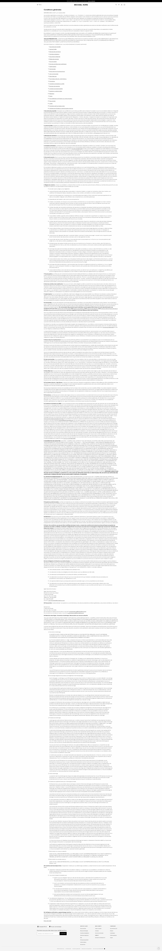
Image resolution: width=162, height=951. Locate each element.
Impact (111, 937)
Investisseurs (112, 933)
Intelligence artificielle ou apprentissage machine (61, 108)
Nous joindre (52, 101)
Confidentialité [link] (68, 948)
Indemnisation (52, 66)
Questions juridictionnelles (55, 91)
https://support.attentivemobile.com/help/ (54, 418)
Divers (50, 96)
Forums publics (53, 61)
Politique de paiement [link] (84, 939)
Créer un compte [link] (98, 928)
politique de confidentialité (63, 308)
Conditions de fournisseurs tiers (57, 106)
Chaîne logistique (113, 935)
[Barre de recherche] (116, 4)
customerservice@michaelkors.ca (76, 613)
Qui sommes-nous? (113, 928)
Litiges (50, 103)
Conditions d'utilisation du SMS (56, 83)
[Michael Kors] (81, 4)
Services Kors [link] (82, 944)
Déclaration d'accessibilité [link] (86, 948)
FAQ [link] (81, 937)
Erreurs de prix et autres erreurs (57, 71)
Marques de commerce (55, 51)
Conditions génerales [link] (76, 948)
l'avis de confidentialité (77, 148)
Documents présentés (54, 56)
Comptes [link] (97, 930)
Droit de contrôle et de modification (58, 64)
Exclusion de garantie (54, 86)
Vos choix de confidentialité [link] (98, 948)
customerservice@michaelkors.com (77, 611)
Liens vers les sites (53, 73)
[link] (97, 935)
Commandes (52, 69)
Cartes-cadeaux (83, 942)
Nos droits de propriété (54, 46)
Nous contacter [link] (83, 928)
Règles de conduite (54, 59)
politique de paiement (92, 308)
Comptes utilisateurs (54, 54)
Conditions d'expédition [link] (84, 933)
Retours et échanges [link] (84, 930)
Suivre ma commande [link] (99, 933)
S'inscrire (63, 933)
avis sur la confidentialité (69, 438)
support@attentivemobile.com (66, 420)
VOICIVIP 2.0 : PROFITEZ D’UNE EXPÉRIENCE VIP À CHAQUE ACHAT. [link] (81, 1)
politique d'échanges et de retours (109, 308)
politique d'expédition (79, 308)
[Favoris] (118, 4)
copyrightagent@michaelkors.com (56, 600)
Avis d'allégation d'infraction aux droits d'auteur (60, 98)
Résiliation (51, 93)
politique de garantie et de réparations (57, 310)
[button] (158, 948)
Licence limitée (53, 49)
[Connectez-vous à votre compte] (121, 4)
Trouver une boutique (55, 926)
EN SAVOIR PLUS (97, 1)
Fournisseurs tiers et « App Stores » (58, 78)
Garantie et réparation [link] (84, 935)
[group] (81, 1)
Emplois (111, 930)
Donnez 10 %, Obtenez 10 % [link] (100, 937)
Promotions (52, 81)
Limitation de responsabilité (56, 88)
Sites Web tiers (53, 76)
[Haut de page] (47, 920)
